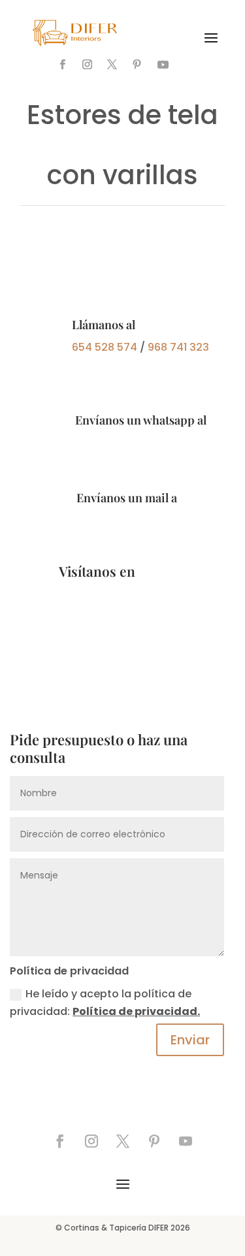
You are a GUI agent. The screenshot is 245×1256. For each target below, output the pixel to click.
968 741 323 (178, 347)
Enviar (190, 1040)
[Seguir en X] (112, 64)
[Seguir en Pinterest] (136, 64)
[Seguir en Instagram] (87, 64)
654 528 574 (104, 347)
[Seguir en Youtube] (163, 65)
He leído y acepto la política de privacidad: (105, 1002)
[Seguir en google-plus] (189, 64)
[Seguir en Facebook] (62, 64)
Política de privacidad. (136, 1011)
